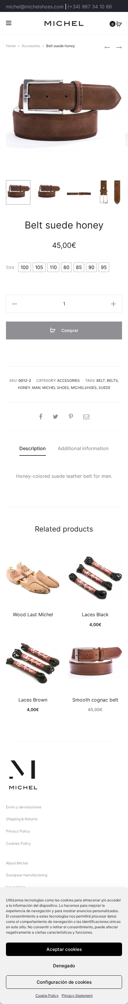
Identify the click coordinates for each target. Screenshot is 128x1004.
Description (32, 448)
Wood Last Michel (33, 614)
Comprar (69, 330)
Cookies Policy (18, 843)
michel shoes (55, 387)
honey (24, 387)
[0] (119, 23)
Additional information (83, 448)
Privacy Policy (18, 831)
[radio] (24, 267)
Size (10, 267)
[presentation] (9, 578)
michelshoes (84, 387)
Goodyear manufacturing (26, 875)
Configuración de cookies (64, 982)
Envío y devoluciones (23, 807)
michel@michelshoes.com (35, 7)
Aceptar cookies (64, 949)
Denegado (64, 966)
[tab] (32, 448)
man (36, 387)
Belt (100, 380)
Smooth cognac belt (95, 700)
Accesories (31, 46)
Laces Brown (32, 700)
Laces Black (95, 614)
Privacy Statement (77, 995)
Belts (112, 380)
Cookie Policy (47, 995)
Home (11, 46)
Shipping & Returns (22, 819)
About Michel (17, 863)
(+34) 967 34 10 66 (90, 7)
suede (104, 387)
